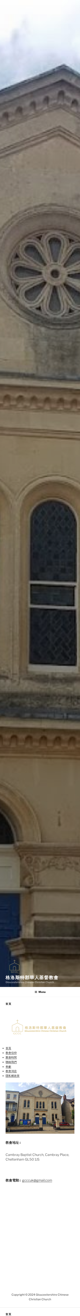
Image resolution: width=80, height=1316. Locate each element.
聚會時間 (11, 1057)
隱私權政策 (13, 1075)
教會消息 (11, 1071)
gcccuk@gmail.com (37, 1180)
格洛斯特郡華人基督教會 (32, 977)
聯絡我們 (11, 1062)
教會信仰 (11, 1053)
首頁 (8, 1048)
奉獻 (8, 1066)
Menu (42, 991)
